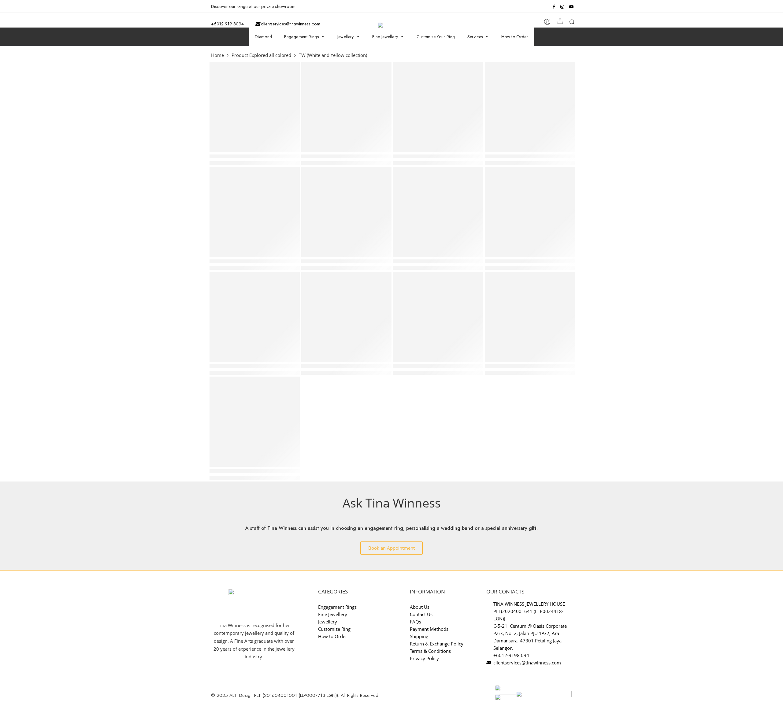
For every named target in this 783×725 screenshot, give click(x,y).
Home (217, 55)
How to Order (514, 37)
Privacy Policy (424, 658)
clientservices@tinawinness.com (290, 23)
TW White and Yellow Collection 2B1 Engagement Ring (346, 156)
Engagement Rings (301, 37)
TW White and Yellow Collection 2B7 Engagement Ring (530, 156)
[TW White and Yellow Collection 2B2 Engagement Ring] (346, 212)
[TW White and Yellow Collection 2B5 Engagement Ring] (530, 317)
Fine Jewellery (385, 37)
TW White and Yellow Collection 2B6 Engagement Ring (255, 471)
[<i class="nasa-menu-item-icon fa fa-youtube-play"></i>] (572, 8)
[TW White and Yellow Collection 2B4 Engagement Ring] (438, 317)
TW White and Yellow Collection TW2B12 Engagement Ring (255, 366)
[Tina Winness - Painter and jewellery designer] (394, 25)
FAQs (415, 622)
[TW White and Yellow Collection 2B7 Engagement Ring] (530, 107)
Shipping (419, 636)
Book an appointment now (322, 6)
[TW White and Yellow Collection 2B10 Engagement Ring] (255, 212)
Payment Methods (429, 629)
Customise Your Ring (436, 37)
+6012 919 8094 (227, 23)
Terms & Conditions (430, 651)
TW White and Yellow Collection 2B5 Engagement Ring (530, 366)
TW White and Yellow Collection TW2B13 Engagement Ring (346, 366)
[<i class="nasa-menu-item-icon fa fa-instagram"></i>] (562, 8)
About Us (419, 607)
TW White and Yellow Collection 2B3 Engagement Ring (530, 261)
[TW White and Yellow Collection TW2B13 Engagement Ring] (346, 317)
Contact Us (421, 614)
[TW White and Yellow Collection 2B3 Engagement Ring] (530, 212)
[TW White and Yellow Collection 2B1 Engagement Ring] (346, 107)
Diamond (263, 37)
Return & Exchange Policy (436, 644)
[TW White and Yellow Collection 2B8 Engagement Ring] (255, 107)
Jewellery (345, 37)
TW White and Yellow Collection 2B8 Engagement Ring (255, 156)
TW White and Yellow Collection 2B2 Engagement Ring (346, 261)
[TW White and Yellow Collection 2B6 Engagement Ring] (255, 422)
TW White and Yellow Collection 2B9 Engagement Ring (438, 156)
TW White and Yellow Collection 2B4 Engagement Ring (438, 366)
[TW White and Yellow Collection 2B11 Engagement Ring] (438, 212)
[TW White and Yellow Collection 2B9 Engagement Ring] (438, 107)
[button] (391, 548)
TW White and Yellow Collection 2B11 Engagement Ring (438, 261)
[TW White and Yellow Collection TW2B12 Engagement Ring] (255, 317)
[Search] (572, 23)
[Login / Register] (547, 23)
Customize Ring (334, 629)
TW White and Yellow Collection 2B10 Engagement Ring (255, 261)
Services (475, 37)
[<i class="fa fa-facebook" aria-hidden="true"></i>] (555, 7)
